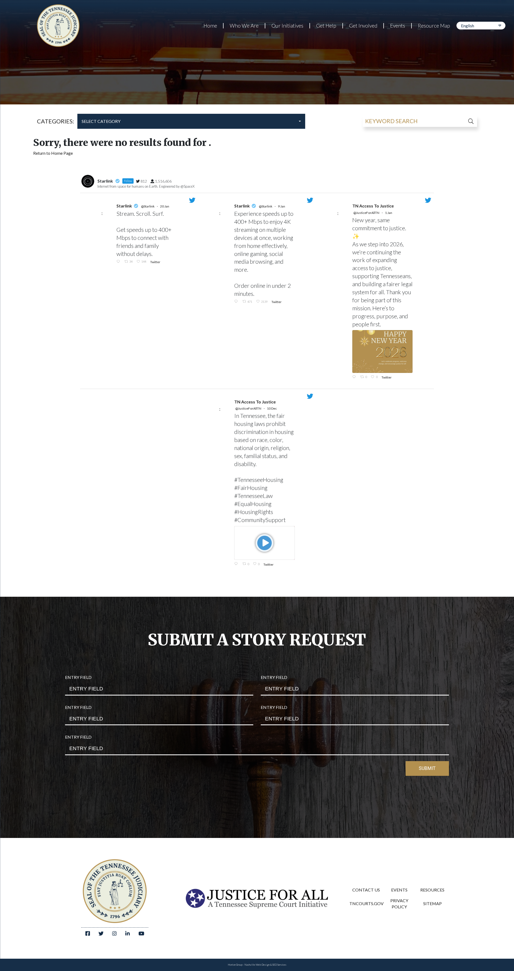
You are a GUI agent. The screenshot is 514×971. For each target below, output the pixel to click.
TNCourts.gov (366, 903)
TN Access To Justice (373, 205)
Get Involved (363, 25)
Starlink (124, 205)
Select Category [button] (101, 121)
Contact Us (366, 889)
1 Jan (389, 213)
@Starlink (147, 206)
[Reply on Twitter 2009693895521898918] (237, 302)
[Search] (465, 121)
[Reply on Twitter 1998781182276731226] (237, 564)
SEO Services (279, 964)
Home (210, 25)
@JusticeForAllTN (366, 213)
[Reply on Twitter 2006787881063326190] (355, 377)
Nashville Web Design (257, 964)
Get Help (326, 25)
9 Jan (282, 206)
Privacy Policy (399, 903)
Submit (427, 768)
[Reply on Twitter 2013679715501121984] (119, 262)
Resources (432, 889)
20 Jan (165, 206)
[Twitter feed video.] (264, 543)
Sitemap (432, 903)
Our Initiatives (287, 25)
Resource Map (434, 25)
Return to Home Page (53, 153)
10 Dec (272, 408)
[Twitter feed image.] (382, 351)
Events (397, 25)
